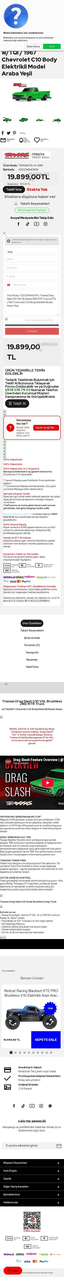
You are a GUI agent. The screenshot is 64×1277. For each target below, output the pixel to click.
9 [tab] (46, 1052)
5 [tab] (29, 1052)
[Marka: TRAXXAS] (32, 156)
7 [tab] (38, 1052)
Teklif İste (14, 189)
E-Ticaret (22, 1272)
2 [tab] (15, 1052)
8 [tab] (42, 1052)
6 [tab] (33, 1052)
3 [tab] (20, 1052)
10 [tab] (51, 1052)
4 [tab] (24, 1052)
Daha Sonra (33, 46)
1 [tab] (11, 1052)
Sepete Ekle (46, 1040)
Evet (51, 46)
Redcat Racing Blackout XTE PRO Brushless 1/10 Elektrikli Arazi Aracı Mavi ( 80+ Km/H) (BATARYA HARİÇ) (31, 993)
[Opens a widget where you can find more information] (12, 1271)
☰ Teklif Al (17, 403)
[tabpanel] (31, 1017)
